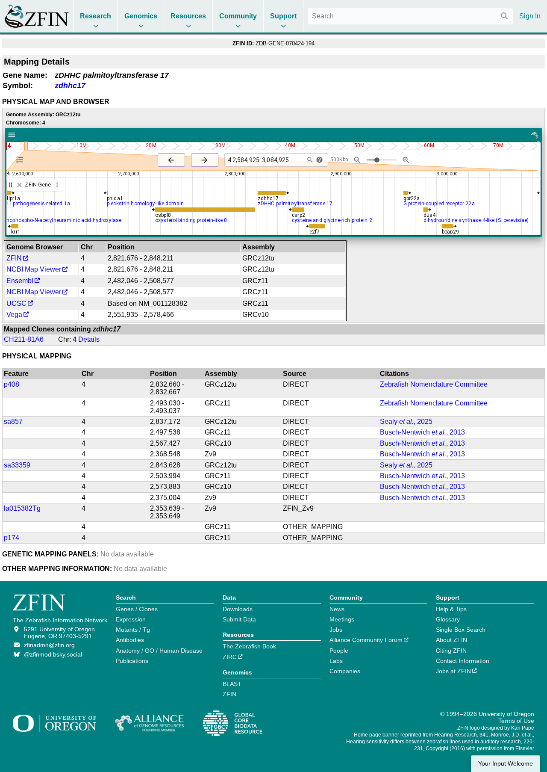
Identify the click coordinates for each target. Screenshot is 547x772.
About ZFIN (451, 639)
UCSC (16, 303)
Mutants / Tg (133, 629)
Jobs (335, 629)
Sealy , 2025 (406, 421)
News (336, 609)
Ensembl (19, 280)
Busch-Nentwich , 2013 (422, 432)
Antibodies (130, 639)
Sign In (530, 16)
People (338, 650)
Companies (344, 671)
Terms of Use (516, 720)
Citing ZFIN (451, 650)
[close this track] (19, 185)
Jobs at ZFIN (453, 671)
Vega (14, 314)
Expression (131, 619)
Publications (132, 660)
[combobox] (410, 16)
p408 (11, 384)
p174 (11, 537)
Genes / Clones (137, 609)
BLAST (232, 683)
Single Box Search (460, 629)
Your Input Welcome (505, 763)
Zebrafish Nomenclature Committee (434, 384)
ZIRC (230, 657)
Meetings (341, 619)
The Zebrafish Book (249, 646)
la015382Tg (22, 508)
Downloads (238, 609)
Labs (336, 660)
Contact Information (462, 660)
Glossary (448, 619)
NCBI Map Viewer (33, 269)
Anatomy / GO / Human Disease (159, 650)
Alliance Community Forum (366, 639)
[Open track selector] (21, 159)
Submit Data (239, 619)
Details (89, 339)
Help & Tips (451, 609)
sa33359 (17, 465)
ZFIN (14, 258)
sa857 (13, 421)
